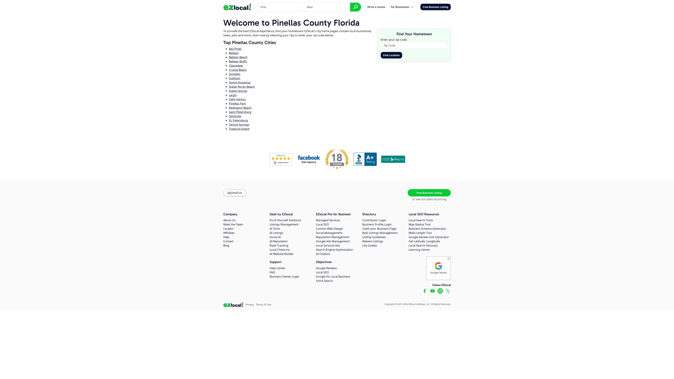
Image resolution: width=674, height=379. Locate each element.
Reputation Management (332, 237)
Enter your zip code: (394, 40)
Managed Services (328, 220)
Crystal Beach (238, 70)
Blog (226, 245)
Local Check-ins (280, 250)
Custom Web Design (329, 229)
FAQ (272, 272)
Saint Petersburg (240, 112)
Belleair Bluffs (238, 61)
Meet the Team (233, 224)
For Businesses (400, 7)
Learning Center (419, 250)
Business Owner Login (284, 276)
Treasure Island (239, 129)
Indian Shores (238, 91)
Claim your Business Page (379, 229)
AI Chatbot (323, 254)
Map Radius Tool (420, 224)
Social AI (275, 237)
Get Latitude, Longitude (424, 241)
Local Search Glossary (423, 245)
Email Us (236, 192)
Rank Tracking (279, 245)
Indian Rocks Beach (242, 87)
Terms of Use (263, 304)
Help (226, 237)
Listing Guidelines (374, 237)
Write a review (376, 7)
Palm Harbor (237, 99)
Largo (233, 95)
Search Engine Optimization (334, 250)
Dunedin (234, 74)
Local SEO (322, 224)
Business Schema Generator (427, 229)
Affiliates (229, 233)
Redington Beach (240, 108)
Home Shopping (239, 82)
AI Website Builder (282, 254)
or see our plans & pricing (429, 199)
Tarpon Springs (239, 125)
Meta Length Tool (420, 233)
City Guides (369, 245)
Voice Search (324, 281)
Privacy (250, 304)
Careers (228, 229)
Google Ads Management (333, 241)
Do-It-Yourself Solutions (285, 220)
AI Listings (276, 233)
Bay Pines (235, 49)
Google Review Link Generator (429, 237)
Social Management (329, 233)
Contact (228, 241)
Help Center (277, 268)
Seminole (235, 116)
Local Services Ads (328, 245)
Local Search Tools (421, 220)
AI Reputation (279, 241)
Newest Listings (372, 241)
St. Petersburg (238, 120)
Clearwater (236, 66)
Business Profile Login (377, 224)
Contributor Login (374, 220)
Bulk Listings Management (380, 233)
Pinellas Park (237, 103)
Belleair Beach (238, 57)
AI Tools (275, 229)
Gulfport (234, 78)
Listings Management (284, 224)
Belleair (234, 53)
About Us (229, 220)
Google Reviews (326, 268)
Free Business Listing (429, 192)
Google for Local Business (333, 276)
